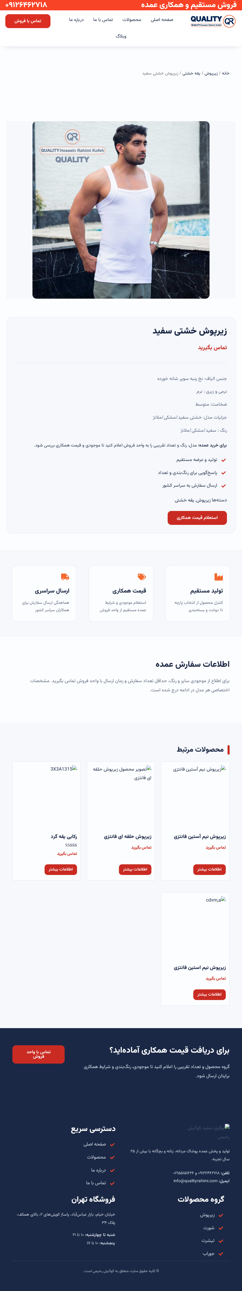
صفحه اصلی (162, 20)
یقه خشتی (191, 73)
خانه (226, 73)
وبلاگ (121, 36)
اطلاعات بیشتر (209, 869)
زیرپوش (211, 73)
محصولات (131, 20)
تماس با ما (103, 20)
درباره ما (76, 20)
